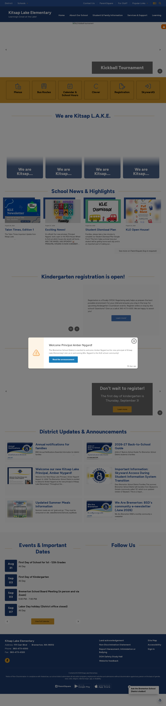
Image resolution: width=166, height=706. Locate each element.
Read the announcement (63, 359)
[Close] (134, 341)
